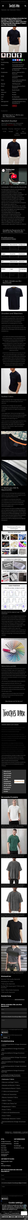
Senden (5, 1037)
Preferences (19, 1216)
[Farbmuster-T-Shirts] (14, 106)
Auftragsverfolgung (5, 1165)
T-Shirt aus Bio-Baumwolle (8, 984)
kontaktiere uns (4, 331)
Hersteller (16, 1143)
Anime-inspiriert (5, 1152)
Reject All (7, 1213)
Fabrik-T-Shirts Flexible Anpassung (10, 990)
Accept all (24, 1213)
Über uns (16, 1141)
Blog (2, 1163)
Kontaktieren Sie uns (19, 1148)
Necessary (6, 1216)
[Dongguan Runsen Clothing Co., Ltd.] (14, 6)
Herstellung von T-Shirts (7, 981)
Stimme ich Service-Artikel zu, (12, 1035)
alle (8, 10)
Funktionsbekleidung (6, 1143)
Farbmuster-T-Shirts (15, 10)
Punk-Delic (3, 1148)
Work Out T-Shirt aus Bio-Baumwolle (10, 979)
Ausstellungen (17, 1145)
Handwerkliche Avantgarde (4, 1155)
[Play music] (24, 610)
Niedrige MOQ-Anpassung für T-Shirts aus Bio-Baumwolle (13, 986)
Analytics (13, 1216)
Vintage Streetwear (6, 1141)
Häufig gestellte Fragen (7, 1161)
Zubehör (5, 1032)
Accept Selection (15, 1213)
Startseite (3, 10)
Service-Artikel (18, 1035)
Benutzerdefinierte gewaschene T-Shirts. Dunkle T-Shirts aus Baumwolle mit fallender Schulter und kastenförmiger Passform (13, 856)
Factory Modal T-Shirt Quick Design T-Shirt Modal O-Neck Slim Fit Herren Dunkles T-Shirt (13, 944)
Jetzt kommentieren (19, 999)
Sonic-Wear (4, 1150)
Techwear (3, 1145)
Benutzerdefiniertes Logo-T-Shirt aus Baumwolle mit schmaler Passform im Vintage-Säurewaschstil (13, 972)
